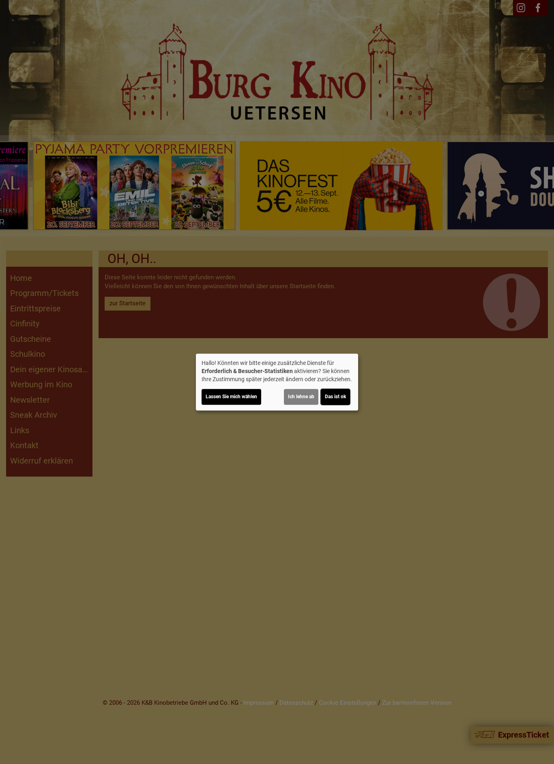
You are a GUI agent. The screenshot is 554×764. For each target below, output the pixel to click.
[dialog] (277, 382)
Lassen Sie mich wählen (231, 396)
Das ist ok (335, 396)
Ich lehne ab (301, 396)
